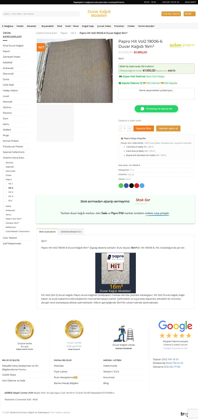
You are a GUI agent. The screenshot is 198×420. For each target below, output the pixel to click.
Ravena (7, 112)
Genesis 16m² (12, 223)
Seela (8, 206)
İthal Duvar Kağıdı (13, 45)
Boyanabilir (48, 26)
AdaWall (7, 62)
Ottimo (7, 107)
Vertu (6, 124)
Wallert (7, 129)
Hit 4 (10, 196)
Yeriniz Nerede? (146, 26)
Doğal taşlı (88, 26)
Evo (10, 200)
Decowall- (11, 171)
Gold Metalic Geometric (18, 231)
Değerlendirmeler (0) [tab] (71, 232)
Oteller (131, 26)
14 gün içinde (74, 342)
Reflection (11, 227)
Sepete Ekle (143, 128)
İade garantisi (74, 346)
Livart (6, 96)
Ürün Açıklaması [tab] (47, 232)
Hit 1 (10, 183)
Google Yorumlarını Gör (175, 348)
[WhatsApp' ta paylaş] (121, 185)
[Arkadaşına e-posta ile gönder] (131, 185)
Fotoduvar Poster (13, 146)
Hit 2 (10, 188)
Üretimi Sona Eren (13, 157)
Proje (6, 135)
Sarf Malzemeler (12, 243)
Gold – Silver (72, 26)
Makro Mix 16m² (14, 218)
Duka (6, 79)
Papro (9, 179)
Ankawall (8, 68)
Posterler (119, 26)
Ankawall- (11, 210)
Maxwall (7, 101)
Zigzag (130, 174)
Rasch (6, 51)
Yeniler (20, 26)
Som (5, 118)
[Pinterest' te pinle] (136, 185)
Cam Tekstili (10, 237)
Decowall (8, 73)
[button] (171, 13)
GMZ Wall (8, 84)
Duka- (9, 175)
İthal (59, 26)
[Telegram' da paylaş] (142, 185)
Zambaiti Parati (11, 56)
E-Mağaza (7, 26)
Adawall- (10, 167)
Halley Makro (10, 90)
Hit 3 (10, 192)
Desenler (31, 26)
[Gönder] (77, 13)
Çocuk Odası (104, 26)
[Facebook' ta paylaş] (126, 185)
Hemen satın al (168, 128)
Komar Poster (11, 141)
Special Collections (13, 152)
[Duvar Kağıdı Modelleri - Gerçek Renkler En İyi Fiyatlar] (99, 14)
